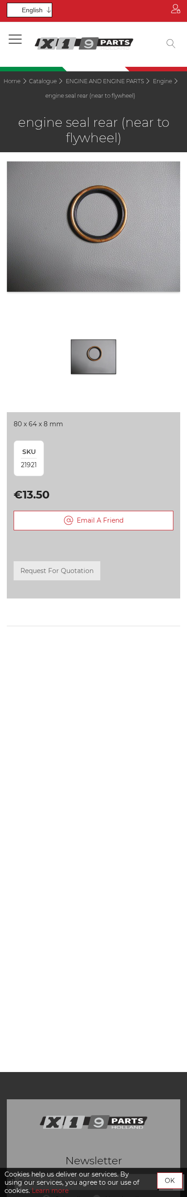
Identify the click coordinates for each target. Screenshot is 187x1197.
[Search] (171, 44)
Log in (175, 11)
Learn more (50, 1191)
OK (170, 1181)
